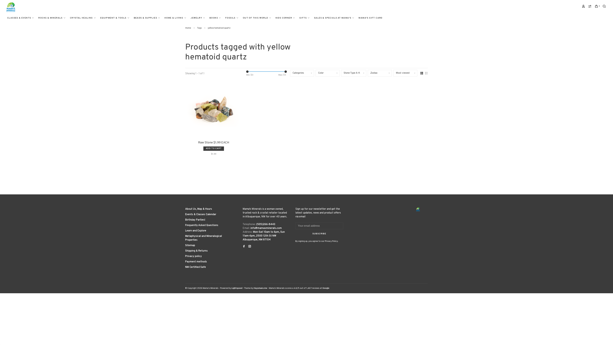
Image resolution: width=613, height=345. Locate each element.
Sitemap (190, 245)
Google (325, 288)
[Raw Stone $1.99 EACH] (213, 110)
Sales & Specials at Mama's (332, 18)
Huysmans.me (261, 288)
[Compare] (590, 7)
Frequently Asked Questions (201, 225)
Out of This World (255, 18)
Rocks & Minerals (50, 18)
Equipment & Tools (113, 18)
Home (188, 28)
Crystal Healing (81, 18)
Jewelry (196, 18)
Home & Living (173, 18)
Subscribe (319, 233)
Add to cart (214, 148)
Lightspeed (237, 288)
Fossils (230, 18)
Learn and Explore (195, 230)
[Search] (605, 7)
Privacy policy (193, 256)
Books (213, 18)
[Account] (584, 7)
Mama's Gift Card (370, 18)
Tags (199, 28)
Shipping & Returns (196, 251)
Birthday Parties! (195, 220)
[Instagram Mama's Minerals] (249, 246)
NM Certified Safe (195, 267)
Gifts (303, 18)
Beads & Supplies (145, 18)
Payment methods (196, 261)
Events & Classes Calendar (200, 214)
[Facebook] (244, 246)
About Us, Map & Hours (198, 209)
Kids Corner (284, 18)
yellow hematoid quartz (219, 28)
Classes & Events (19, 18)
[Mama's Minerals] (418, 209)
